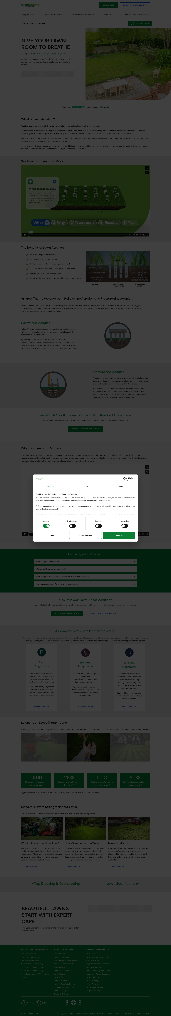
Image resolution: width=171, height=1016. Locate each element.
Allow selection (85, 535)
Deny (52, 535)
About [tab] (120, 486)
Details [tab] (85, 486)
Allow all (119, 535)
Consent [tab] (50, 486)
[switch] (72, 526)
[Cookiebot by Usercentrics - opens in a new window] (125, 479)
